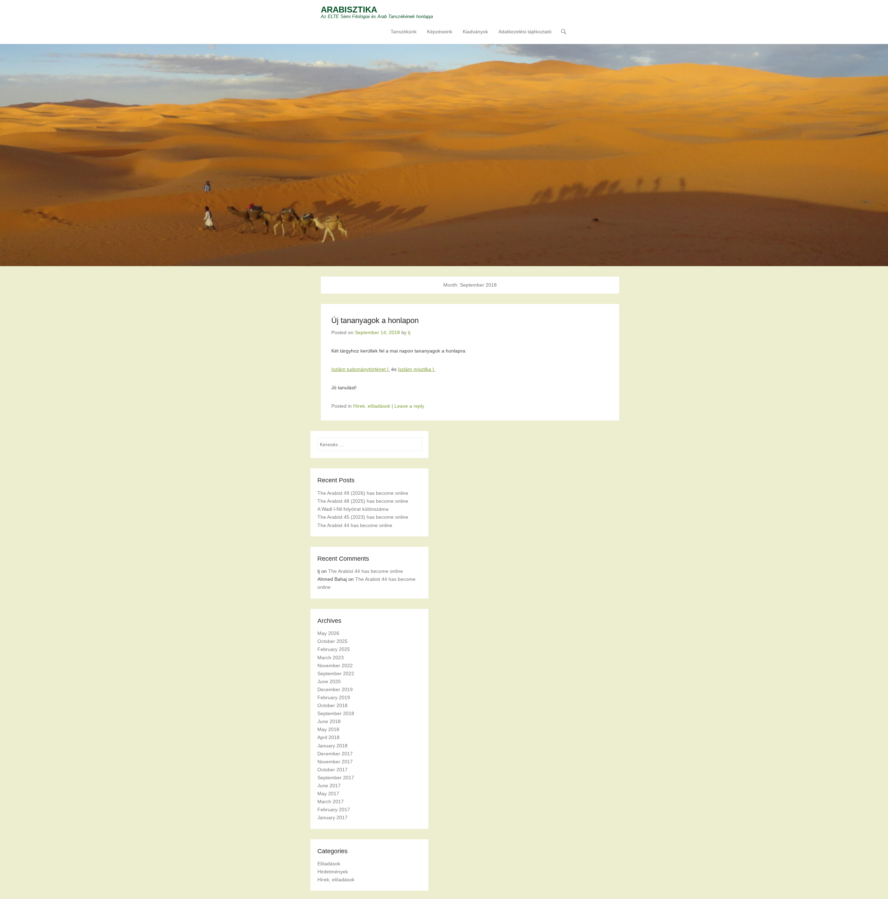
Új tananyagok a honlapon (375, 320)
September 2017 (335, 777)
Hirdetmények (332, 871)
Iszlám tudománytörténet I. (360, 369)
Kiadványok (475, 31)
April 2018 (328, 737)
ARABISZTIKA (349, 9)
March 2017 (330, 801)
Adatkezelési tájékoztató (525, 31)
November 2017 (335, 761)
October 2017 (332, 769)
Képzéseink (439, 31)
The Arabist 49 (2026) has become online (362, 493)
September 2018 (335, 713)
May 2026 (328, 633)
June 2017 (329, 785)
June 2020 (329, 681)
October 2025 (332, 641)
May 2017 (328, 793)
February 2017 (333, 809)
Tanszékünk (404, 31)
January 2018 (332, 745)
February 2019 (333, 697)
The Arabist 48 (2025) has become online (362, 501)
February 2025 (333, 649)
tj (409, 332)
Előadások (328, 863)
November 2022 (335, 665)
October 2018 (332, 705)
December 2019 (335, 689)
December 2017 (335, 753)
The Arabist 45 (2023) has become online (362, 517)
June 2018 (329, 721)
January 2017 (332, 817)
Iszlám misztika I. (416, 369)
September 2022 (335, 673)
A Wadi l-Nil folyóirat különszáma (352, 509)
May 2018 (328, 729)
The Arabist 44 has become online (354, 525)
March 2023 (330, 657)
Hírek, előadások (371, 406)
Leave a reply (409, 406)
